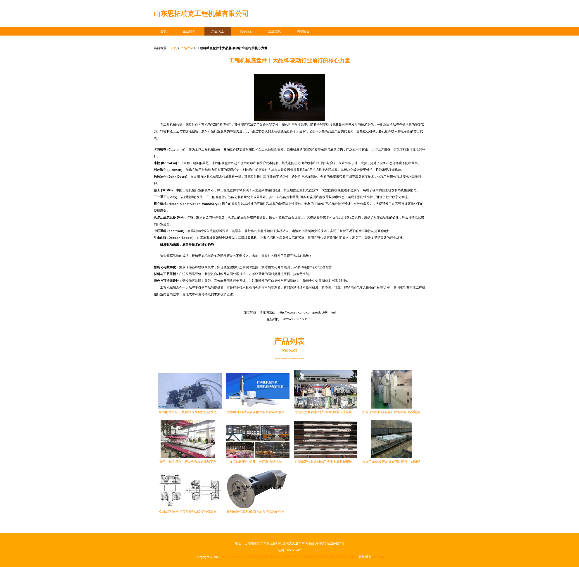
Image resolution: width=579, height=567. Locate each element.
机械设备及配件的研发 (264, 557)
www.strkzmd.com (234, 557)
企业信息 (274, 31)
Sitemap (378, 557)
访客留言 (303, 31)
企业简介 (189, 31)
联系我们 (246, 31)
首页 (164, 31)
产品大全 (217, 31)
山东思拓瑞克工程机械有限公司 (201, 13)
